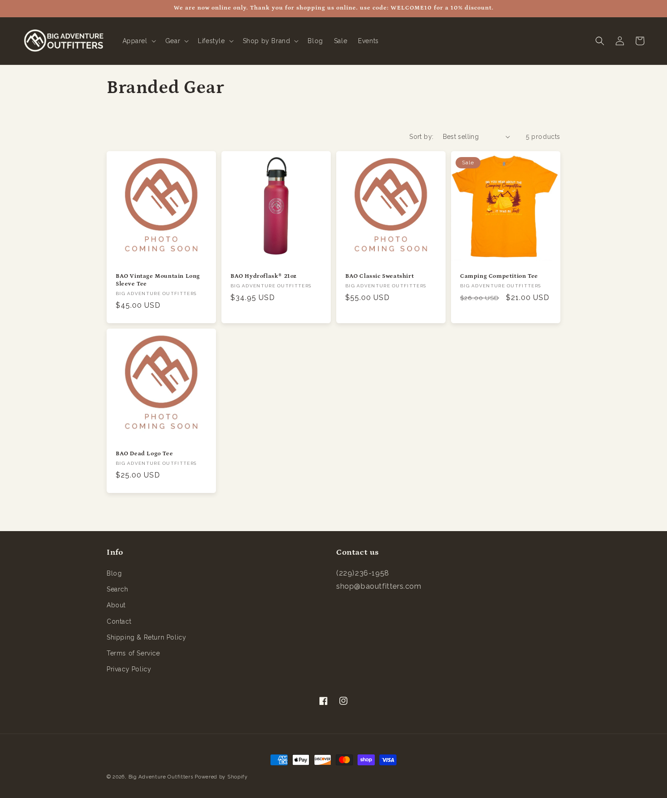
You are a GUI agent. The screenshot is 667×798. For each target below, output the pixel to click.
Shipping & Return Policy (146, 637)
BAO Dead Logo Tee (144, 453)
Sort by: (421, 136)
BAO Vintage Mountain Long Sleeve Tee (158, 280)
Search (117, 589)
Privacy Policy (129, 669)
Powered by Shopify (221, 777)
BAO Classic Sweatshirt (379, 276)
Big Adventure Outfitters (160, 777)
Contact (119, 621)
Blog (114, 573)
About (116, 605)
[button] (138, 40)
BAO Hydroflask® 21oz (264, 276)
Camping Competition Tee (499, 276)
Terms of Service (133, 653)
